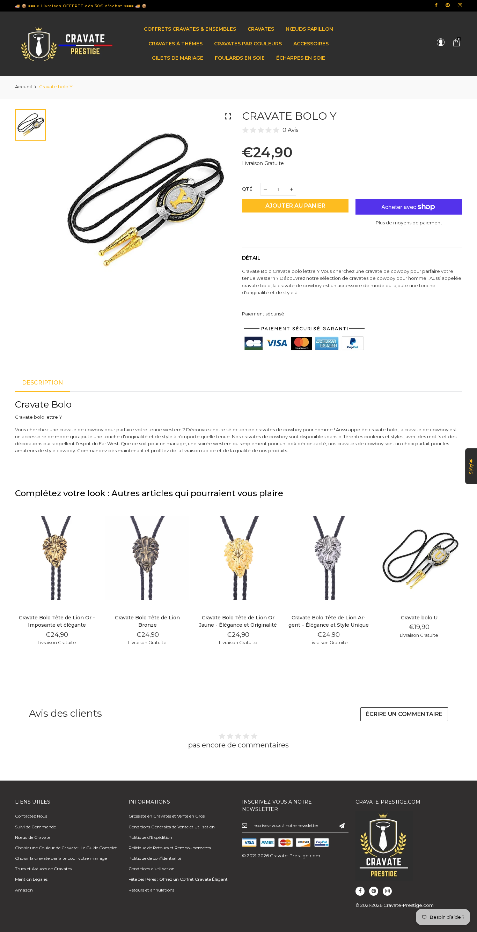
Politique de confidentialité (155, 858)
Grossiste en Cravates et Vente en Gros (167, 816)
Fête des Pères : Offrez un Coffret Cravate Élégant (178, 879)
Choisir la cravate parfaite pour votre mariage (61, 858)
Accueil (23, 86)
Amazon (24, 890)
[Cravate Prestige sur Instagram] (460, 5)
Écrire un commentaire (404, 714)
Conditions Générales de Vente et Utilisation (172, 826)
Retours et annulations (151, 890)
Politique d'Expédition (150, 837)
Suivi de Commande (35, 826)
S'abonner (341, 825)
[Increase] (291, 189)
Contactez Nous (31, 816)
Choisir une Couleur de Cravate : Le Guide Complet (66, 847)
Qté (247, 189)
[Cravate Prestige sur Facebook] (436, 5)
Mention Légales (31, 879)
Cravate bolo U (419, 617)
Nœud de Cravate (32, 837)
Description (42, 382)
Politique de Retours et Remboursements (170, 847)
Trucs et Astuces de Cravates (43, 868)
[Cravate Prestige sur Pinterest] (448, 5)
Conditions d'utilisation (152, 868)
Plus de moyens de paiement (409, 222)
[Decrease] (265, 189)
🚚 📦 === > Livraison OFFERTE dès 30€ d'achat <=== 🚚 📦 (81, 5)
